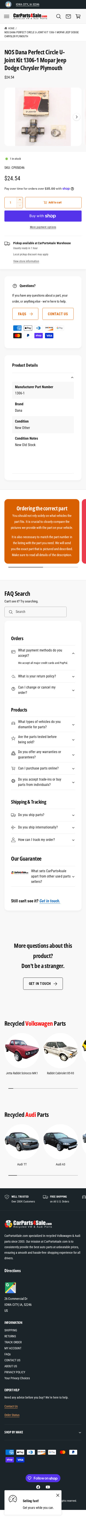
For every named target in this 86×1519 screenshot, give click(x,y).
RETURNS (10, 1336)
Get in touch (40, 984)
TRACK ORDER (13, 1342)
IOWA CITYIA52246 (27, 4)
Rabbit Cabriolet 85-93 (60, 1073)
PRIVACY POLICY (14, 1372)
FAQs (22, 314)
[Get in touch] (68, 16)
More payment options (43, 227)
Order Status (11, 1415)
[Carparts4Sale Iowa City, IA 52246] (8, 4)
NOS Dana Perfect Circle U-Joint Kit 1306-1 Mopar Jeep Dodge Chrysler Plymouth (41, 34)
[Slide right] (76, 116)
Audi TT (21, 1164)
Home (11, 28)
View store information (26, 261)
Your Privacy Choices (17, 1378)
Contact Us (11, 1406)
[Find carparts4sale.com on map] (11, 1293)
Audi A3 (60, 1164)
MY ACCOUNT (12, 1348)
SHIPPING (10, 1330)
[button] (6, 16)
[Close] (57, 1495)
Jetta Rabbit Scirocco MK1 (22, 1073)
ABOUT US (10, 1366)
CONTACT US (58, 314)
